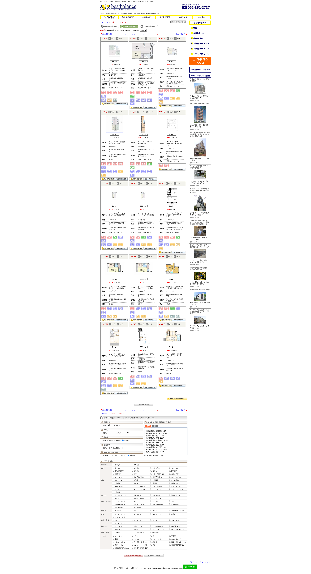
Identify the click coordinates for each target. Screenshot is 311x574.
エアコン (118, 510)
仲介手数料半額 (139, 477)
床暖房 (154, 510)
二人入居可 (156, 468)
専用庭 (173, 536)
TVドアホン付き (157, 526)
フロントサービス (177, 489)
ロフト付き (118, 536)
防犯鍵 (136, 529)
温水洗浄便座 (119, 507)
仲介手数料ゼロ (157, 477)
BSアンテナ (156, 520)
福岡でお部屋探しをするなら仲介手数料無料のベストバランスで (131, 568)
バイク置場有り (139, 532)
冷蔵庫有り (137, 495)
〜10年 (118, 440)
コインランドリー (177, 539)
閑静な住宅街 (119, 486)
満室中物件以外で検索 (178, 542)
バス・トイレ (106, 501)
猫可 (135, 474)
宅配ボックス (138, 526)
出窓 (116, 539)
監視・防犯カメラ (158, 529)
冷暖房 (103, 510)
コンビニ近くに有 (139, 486)
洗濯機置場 (175, 504)
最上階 (154, 483)
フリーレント (119, 477)
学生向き (118, 468)
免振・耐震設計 (157, 486)
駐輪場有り (118, 532)
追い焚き (155, 501)
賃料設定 (104, 464)
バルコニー (137, 539)
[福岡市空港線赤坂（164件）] (162, 445)
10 (145, 34)
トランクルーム (120, 514)
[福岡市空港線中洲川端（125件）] (162, 440)
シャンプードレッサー (141, 504)
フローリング (156, 539)
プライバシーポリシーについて (200, 562)
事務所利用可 (119, 471)
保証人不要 (175, 474)
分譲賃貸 (118, 492)
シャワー (174, 501)
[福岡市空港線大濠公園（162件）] (162, 447)
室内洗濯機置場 (157, 504)
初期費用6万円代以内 (122, 548)
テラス (136, 536)
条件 (102, 468)
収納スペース (156, 514)
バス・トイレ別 (120, 501)
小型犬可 (118, 474)
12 (151, 34)
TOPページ (104, 22)
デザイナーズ (156, 489)
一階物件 (118, 483)
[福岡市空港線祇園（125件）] (162, 438)
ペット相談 (175, 468)
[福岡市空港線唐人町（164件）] (162, 450)
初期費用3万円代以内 (178, 545)
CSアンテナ (137, 520)
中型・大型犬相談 (158, 474)
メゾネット (118, 489)
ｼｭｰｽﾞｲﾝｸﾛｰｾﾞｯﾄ (120, 517)
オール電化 (175, 480)
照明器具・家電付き (140, 542)
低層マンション (176, 486)
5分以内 (105, 455)
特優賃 (154, 542)
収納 (102, 514)
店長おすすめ (119, 545)
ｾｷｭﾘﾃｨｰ (104, 526)
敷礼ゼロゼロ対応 (177, 477)
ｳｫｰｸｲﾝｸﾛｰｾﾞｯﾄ (138, 514)
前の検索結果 (107, 34)
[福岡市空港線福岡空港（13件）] (162, 431)
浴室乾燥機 (137, 507)
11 (148, 34)
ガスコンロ (156, 495)
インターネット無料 (140, 545)
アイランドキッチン (159, 498)
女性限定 (136, 468)
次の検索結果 (180, 34)
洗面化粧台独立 (120, 504)
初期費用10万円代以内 (141, 548)
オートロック (119, 526)
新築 (104, 440)
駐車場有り (156, 532)
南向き (136, 483)
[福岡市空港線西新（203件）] (162, 452)
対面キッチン (175, 495)
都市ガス (155, 471)
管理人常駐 (118, 529)
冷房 (135, 510)
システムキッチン (120, 495)
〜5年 (111, 440)
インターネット (120, 523)
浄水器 (117, 498)
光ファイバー (175, 520)
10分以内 (114, 455)
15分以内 (123, 455)
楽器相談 (136, 471)
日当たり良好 (175, 483)
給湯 (135, 501)
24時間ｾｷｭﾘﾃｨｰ (176, 526)
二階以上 (155, 480)
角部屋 (136, 480)
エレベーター (119, 480)
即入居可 (174, 471)
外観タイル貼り (120, 542)
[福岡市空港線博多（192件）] (162, 436)
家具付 (173, 514)
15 (160, 34)
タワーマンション (139, 489)
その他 (103, 536)
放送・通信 (105, 520)
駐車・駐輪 (105, 532)
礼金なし (136, 465)
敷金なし (118, 465)
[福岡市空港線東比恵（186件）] (162, 433)
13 (154, 34)
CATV (117, 520)
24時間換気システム (177, 510)
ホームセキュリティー (178, 529)
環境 (102, 480)
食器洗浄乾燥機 (139, 498)
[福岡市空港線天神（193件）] (162, 443)
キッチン (104, 495)
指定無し (127, 440)
